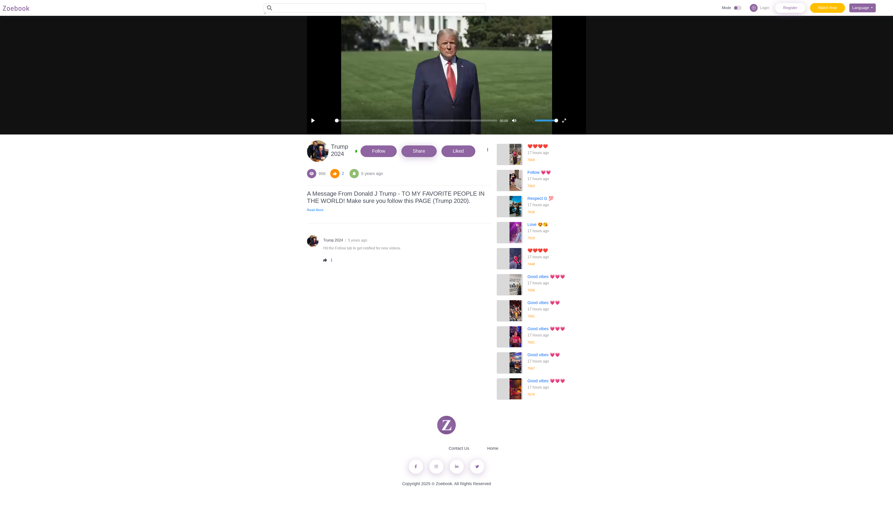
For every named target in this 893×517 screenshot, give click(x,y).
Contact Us (459, 448)
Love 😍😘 (537, 224)
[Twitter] (436, 467)
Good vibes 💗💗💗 (546, 276)
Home (492, 448)
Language (861, 8)
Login (764, 8)
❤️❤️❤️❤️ (537, 146)
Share (419, 151)
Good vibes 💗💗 (543, 302)
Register (790, 8)
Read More (315, 210)
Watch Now (827, 8)
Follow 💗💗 (539, 172)
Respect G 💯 (540, 198)
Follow (378, 151)
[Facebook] (416, 467)
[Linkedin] (457, 467)
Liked (458, 151)
